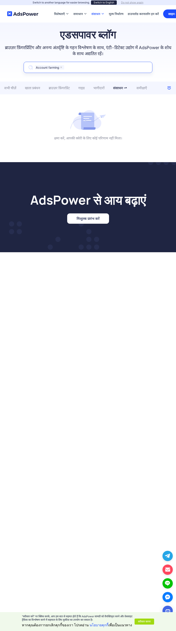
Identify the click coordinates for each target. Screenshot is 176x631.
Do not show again (132, 2)
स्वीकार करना (144, 621)
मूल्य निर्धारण (116, 7)
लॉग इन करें (152, 14)
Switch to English (104, 2)
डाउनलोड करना (137, 7)
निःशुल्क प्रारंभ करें (88, 218)
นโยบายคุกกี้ (99, 625)
